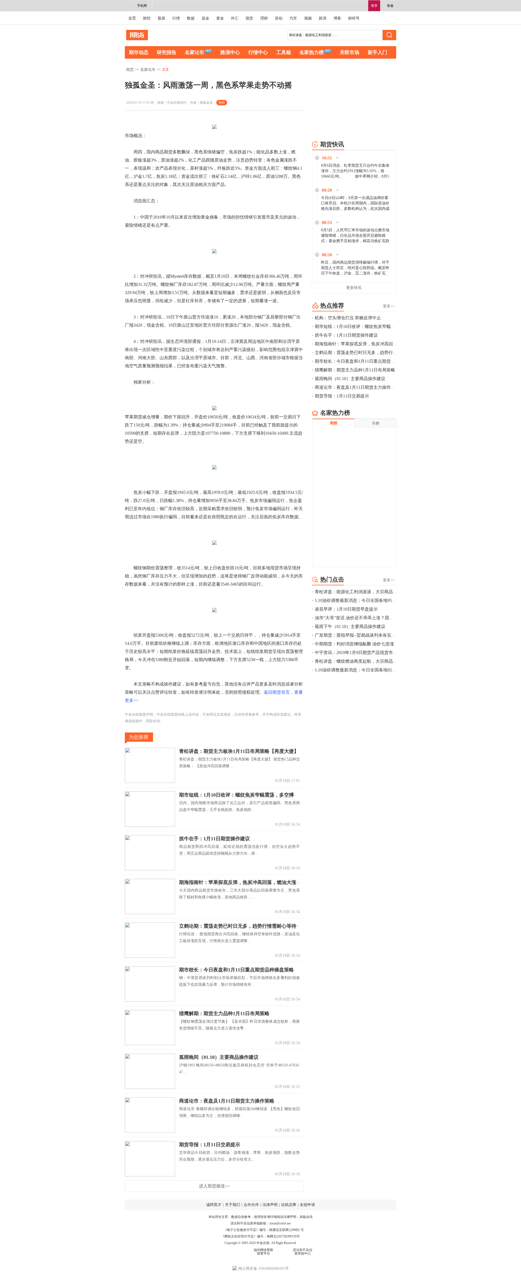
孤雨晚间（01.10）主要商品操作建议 (219, 1057)
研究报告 (166, 52)
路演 (322, 18)
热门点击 (332, 579)
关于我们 (232, 1205)
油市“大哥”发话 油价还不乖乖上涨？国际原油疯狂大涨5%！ (372, 617)
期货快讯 (332, 144)
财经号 (354, 18)
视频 (308, 18)
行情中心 (258, 52)
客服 (390, 6)
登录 (374, 6)
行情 (176, 18)
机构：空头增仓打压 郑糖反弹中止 (348, 317)
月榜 (375, 423)
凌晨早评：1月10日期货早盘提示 (346, 609)
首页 (132, 18)
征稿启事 (288, 1205)
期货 (249, 18)
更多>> (389, 306)
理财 (264, 18)
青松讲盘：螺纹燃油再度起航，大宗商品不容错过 (362, 661)
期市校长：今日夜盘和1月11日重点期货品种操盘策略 (236, 969)
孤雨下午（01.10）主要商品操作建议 (350, 626)
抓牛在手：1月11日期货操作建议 (214, 838)
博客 (337, 18)
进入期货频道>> (214, 1186)
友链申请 (307, 1205)
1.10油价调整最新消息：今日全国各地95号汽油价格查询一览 (373, 600)
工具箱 (283, 52)
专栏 (221, 103)
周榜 (333, 423)
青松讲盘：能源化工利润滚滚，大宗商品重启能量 (362, 591)
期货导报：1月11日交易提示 (209, 1144)
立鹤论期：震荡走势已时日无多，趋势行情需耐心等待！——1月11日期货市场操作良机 (273, 926)
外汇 (235, 18)
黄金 (220, 18)
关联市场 (349, 52)
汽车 (293, 18)
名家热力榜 (311, 52)
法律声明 (270, 1205)
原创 (278, 18)
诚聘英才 (213, 1205)
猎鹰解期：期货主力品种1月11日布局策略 (224, 1013)
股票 (161, 18)
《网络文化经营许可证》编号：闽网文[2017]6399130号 (260, 1236)
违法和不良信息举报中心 (302, 1251)
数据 (191, 18)
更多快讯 (353, 288)
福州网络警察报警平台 (263, 1251)
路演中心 (230, 52)
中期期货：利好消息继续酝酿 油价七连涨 (354, 644)
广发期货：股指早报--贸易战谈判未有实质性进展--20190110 (372, 635)
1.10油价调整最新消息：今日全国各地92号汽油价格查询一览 (373, 670)
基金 (205, 18)
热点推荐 (332, 305)
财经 (147, 18)
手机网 (142, 6)
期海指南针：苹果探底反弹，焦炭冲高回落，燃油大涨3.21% (244, 882)
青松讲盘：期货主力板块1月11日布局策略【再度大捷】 (239, 751)
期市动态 (138, 52)
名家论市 (194, 52)
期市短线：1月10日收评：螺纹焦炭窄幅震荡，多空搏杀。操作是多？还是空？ (263, 795)
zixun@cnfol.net (280, 1223)
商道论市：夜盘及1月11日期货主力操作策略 (226, 1101)
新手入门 (377, 52)
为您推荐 (138, 737)
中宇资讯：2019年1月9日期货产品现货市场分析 (360, 652)
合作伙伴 (251, 1205)
